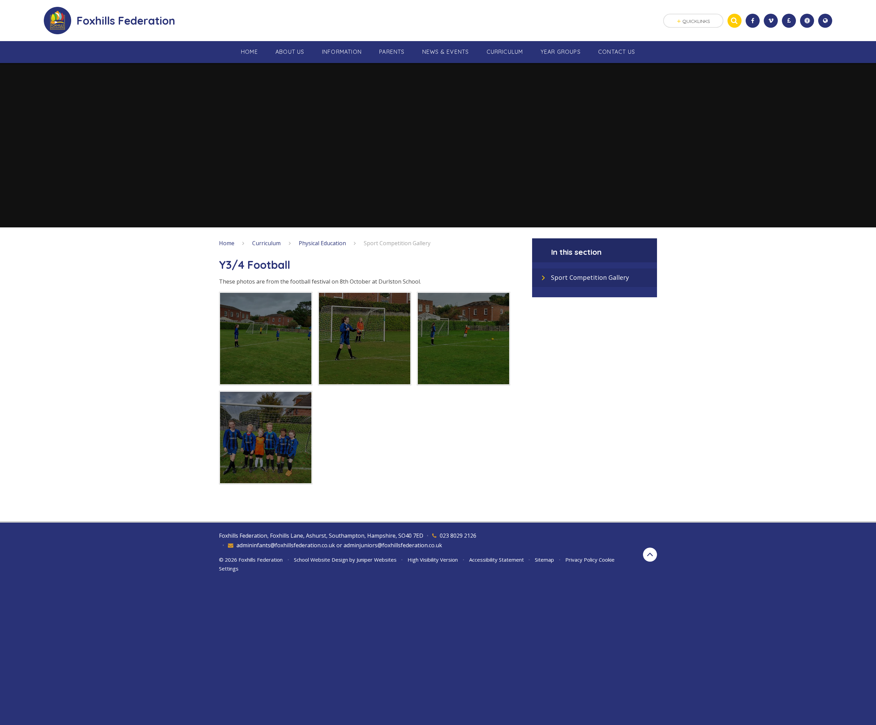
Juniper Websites (377, 559)
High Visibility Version (433, 559)
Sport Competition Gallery (397, 243)
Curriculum (266, 243)
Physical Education (322, 243)
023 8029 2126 (458, 535)
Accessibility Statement (496, 559)
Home (226, 243)
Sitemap (544, 559)
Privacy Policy (581, 559)
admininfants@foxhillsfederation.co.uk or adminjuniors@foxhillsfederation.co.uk (339, 545)
